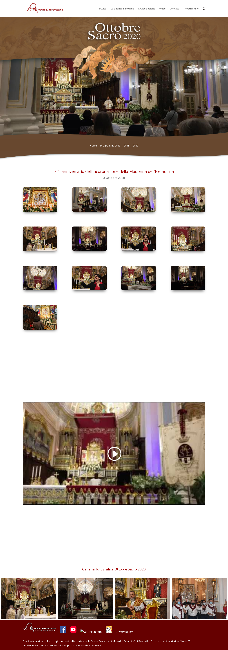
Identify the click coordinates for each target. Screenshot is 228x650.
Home (93, 145)
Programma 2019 (110, 145)
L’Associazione (146, 8)
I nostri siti (190, 8)
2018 (126, 145)
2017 (135, 145)
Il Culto (102, 8)
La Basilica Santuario (122, 8)
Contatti (174, 8)
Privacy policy (124, 631)
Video (162, 8)
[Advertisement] (114, 373)
